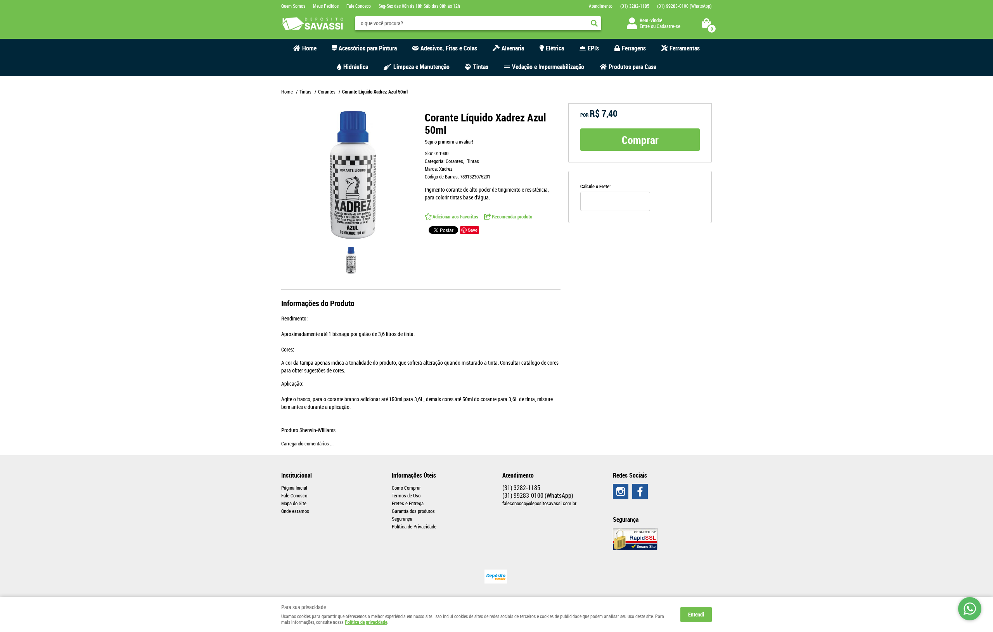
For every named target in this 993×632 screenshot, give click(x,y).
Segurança (402, 518)
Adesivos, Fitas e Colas (448, 48)
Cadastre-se (668, 26)
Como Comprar (406, 487)
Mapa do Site (293, 503)
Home (309, 48)
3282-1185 (634, 6)
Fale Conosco (358, 6)
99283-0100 (684, 6)
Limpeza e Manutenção (421, 66)
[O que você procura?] (594, 23)
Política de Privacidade (414, 526)
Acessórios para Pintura (368, 48)
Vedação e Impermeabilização (548, 66)
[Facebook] (640, 491)
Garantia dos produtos (413, 510)
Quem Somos (293, 6)
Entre (645, 26)
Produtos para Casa (632, 66)
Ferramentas (684, 48)
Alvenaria (513, 48)
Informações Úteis (414, 475)
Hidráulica (355, 66)
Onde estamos (295, 510)
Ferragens (634, 48)
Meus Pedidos (326, 6)
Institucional (296, 475)
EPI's (593, 48)
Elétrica (555, 48)
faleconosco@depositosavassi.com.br (539, 503)
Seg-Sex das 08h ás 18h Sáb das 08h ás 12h (419, 6)
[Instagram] (620, 491)
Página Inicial (294, 487)
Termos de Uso (406, 495)
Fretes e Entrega (408, 503)
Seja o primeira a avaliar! (449, 141)
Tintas (480, 66)
